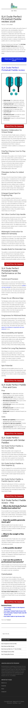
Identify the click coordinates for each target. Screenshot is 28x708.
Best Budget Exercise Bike (7, 651)
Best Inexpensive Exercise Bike (9, 643)
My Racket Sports (14, 6)
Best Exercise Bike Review (7, 646)
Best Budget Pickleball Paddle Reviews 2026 (15, 611)
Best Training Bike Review (7, 654)
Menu (15, 10)
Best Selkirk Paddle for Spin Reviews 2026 (14, 616)
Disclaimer (3, 685)
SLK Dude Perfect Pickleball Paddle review (13, 68)
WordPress (15, 703)
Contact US (3, 691)
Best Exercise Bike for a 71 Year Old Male (11, 649)
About (2, 688)
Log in (19, 703)
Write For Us (4, 682)
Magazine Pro (16, 701)
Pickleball (9, 619)
